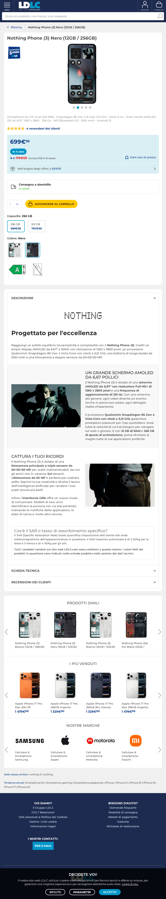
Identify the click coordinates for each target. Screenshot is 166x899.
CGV (34, 812)
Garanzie (123, 821)
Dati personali (28, 817)
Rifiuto (55, 892)
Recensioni (47, 812)
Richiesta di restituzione (123, 826)
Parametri (82, 892)
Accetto (110, 892)
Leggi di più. (130, 884)
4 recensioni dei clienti (43, 128)
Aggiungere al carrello (54, 204)
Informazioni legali (43, 826)
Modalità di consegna (123, 812)
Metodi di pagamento (123, 817)
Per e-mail (43, 846)
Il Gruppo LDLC (43, 807)
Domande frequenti (123, 807)
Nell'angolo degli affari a (39, 168)
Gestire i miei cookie (43, 821)
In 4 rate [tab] (18, 151)
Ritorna (16, 27)
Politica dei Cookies (54, 817)
